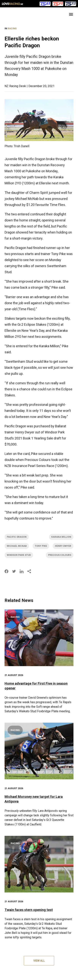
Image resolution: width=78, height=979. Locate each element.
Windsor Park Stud (19, 555)
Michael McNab (17, 546)
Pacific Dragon (17, 537)
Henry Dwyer (63, 546)
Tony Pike (41, 546)
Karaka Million (61, 537)
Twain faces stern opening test (29, 910)
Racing (12, 28)
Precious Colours (59, 555)
